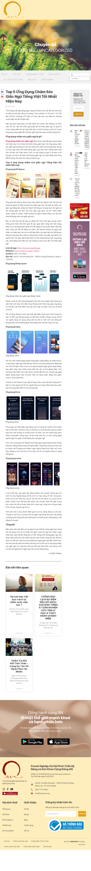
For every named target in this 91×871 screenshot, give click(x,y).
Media (26, 814)
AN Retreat (6, 825)
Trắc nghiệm (47, 80)
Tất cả (4, 74)
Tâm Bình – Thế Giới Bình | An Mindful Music (87, 159)
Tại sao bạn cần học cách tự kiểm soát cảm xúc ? (19, 600)
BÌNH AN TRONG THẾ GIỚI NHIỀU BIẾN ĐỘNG (77, 137)
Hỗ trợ (26, 831)
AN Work (5, 814)
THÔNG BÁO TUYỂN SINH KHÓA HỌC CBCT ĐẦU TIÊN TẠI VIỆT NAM (77, 163)
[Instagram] (3, 789)
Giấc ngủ (31, 80)
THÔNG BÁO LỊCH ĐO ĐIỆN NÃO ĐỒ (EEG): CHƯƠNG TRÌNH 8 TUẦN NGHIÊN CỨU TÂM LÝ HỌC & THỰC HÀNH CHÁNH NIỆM (48, 607)
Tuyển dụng (28, 825)
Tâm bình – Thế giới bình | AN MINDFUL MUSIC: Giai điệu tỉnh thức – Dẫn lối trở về (78, 187)
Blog (26, 820)
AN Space (6, 809)
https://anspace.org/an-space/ (26, 251)
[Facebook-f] (7, 789)
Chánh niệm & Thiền (35, 74)
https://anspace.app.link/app (28, 248)
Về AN (26, 809)
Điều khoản (47, 846)
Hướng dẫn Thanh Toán (40, 841)
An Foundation (8, 831)
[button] (2, 92)
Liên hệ (6, 841)
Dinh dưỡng (54, 74)
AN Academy (7, 820)
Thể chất (16, 74)
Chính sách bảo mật (20, 841)
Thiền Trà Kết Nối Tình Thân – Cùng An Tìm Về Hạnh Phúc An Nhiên (19, 666)
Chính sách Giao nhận (31, 846)
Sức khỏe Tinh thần (13, 80)
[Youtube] (11, 789)
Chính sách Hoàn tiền (12, 846)
